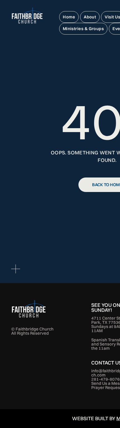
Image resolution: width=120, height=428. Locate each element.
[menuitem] (69, 17)
